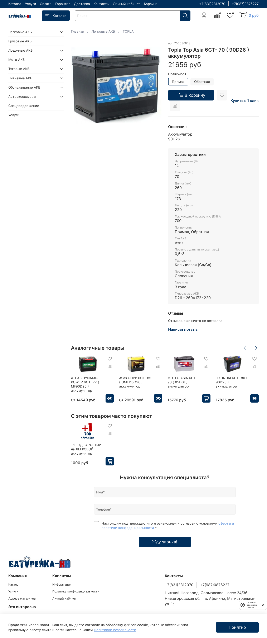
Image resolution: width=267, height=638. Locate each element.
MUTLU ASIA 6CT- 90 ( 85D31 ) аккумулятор (182, 382)
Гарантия (62, 4)
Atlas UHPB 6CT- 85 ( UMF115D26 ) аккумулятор (135, 382)
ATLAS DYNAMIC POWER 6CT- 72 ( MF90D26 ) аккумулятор (85, 384)
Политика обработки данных (252, 604)
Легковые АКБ (103, 31)
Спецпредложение (23, 106)
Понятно (237, 627)
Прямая (178, 82)
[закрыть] (263, 605)
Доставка (82, 4)
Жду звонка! (164, 541)
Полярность (178, 74)
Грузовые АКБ (20, 41)
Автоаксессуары (22, 96)
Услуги (30, 4)
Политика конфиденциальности (75, 591)
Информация (62, 584)
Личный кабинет (126, 4)
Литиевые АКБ (20, 78)
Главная (77, 31)
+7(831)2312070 (212, 4)
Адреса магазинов (22, 598)
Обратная (202, 82)
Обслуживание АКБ (24, 87)
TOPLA (128, 31)
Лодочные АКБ (20, 50)
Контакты (101, 4)
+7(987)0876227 (245, 4)
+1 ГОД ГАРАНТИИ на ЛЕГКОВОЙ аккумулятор (86, 449)
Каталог (14, 4)
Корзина (150, 4)
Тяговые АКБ (19, 69)
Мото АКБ (16, 60)
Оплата (46, 4)
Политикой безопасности (115, 630)
